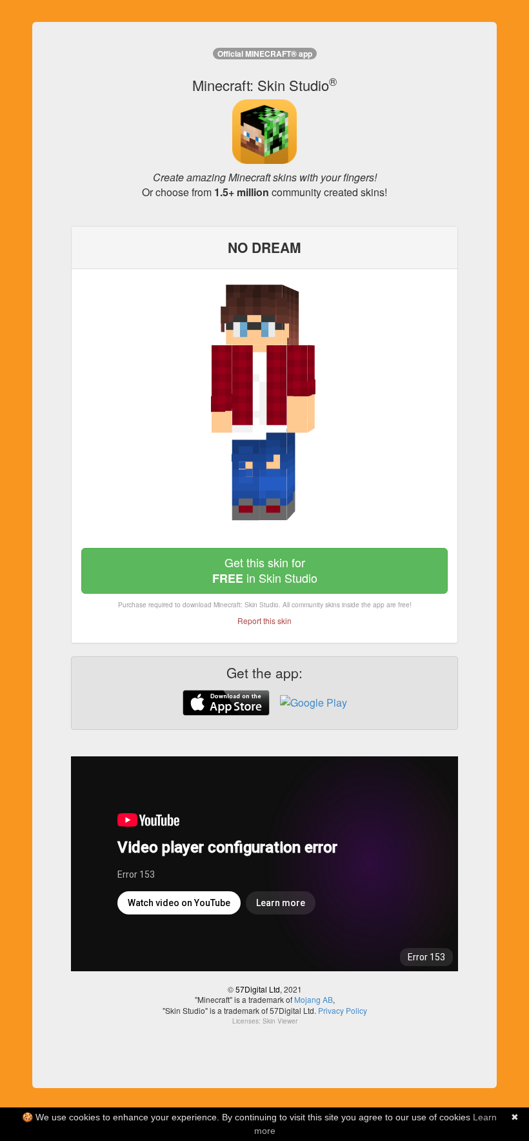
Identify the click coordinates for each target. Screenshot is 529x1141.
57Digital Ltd (257, 989)
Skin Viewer (280, 1020)
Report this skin (264, 620)
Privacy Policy (342, 1010)
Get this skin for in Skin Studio (264, 570)
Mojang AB (313, 999)
